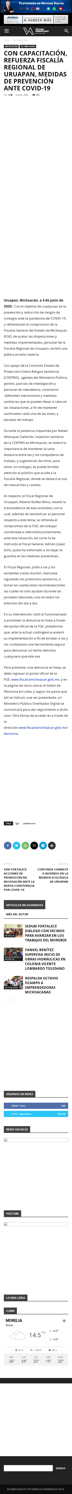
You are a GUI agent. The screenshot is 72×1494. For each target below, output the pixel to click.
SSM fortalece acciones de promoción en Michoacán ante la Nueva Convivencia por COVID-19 (19, 879)
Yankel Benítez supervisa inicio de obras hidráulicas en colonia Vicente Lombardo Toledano (45, 959)
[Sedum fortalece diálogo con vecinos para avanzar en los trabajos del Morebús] (13, 930)
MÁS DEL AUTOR (17, 914)
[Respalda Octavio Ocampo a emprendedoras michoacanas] (13, 982)
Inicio (7, 40)
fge (17, 823)
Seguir (61, 1113)
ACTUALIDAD (11, 987)
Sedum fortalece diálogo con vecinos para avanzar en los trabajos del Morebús (46, 933)
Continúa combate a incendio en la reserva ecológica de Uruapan (52, 875)
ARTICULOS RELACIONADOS (24, 905)
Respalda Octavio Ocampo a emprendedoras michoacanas (41, 985)
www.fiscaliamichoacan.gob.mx (35, 679)
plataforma (29, 823)
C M (10, 94)
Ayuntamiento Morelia (13, 958)
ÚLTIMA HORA (28, 46)
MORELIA (9, 935)
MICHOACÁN (20, 40)
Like (63, 1105)
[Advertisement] (36, 131)
